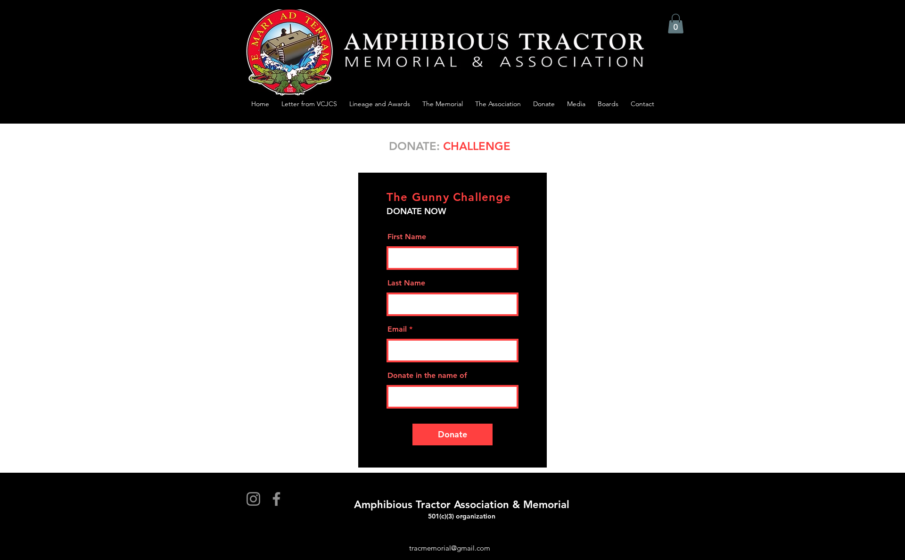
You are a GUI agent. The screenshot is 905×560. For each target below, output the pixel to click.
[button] (675, 23)
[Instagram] (253, 499)
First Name (406, 237)
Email (397, 329)
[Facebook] (276, 499)
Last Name (406, 283)
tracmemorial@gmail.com (449, 547)
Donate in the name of (427, 375)
